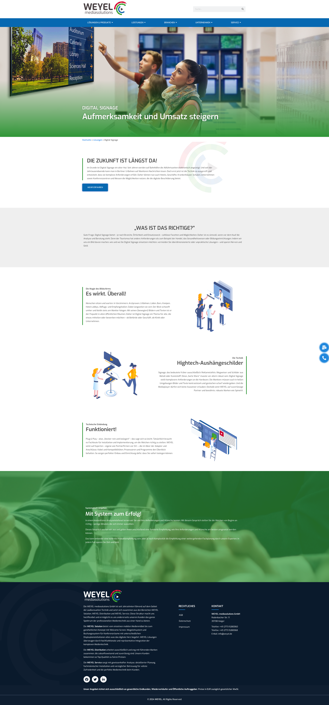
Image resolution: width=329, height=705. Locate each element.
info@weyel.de (225, 633)
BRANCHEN (169, 22)
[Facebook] (87, 679)
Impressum (184, 627)
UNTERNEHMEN (202, 22)
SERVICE (235, 22)
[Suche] (242, 9)
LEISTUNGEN (137, 22)
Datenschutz (185, 621)
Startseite (86, 140)
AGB (181, 615)
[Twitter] (95, 679)
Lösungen (97, 140)
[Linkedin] (103, 679)
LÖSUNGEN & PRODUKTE (99, 22)
